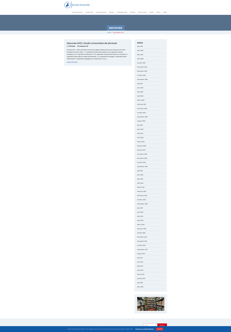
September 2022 (142, 204)
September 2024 (142, 117)
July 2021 (140, 258)
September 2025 (142, 79)
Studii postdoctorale (122, 12)
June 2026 (140, 50)
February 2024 (141, 146)
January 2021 (141, 278)
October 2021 (141, 245)
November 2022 (142, 195)
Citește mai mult (72, 62)
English (165, 12)
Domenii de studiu (77, 12)
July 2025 (140, 83)
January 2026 (141, 63)
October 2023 (141, 162)
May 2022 (140, 216)
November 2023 (142, 158)
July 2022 (140, 208)
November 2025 (142, 71)
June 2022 (140, 212)
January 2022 (141, 233)
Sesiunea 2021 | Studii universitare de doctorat (92, 43)
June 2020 (140, 287)
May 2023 (140, 179)
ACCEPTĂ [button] (159, 329)
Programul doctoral (101, 12)
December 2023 (142, 154)
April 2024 (140, 137)
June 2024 (140, 129)
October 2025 (141, 75)
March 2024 (140, 141)
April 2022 (140, 220)
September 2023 (142, 166)
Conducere (132, 12)
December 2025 (142, 67)
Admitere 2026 (89, 12)
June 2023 (140, 175)
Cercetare (111, 12)
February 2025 (141, 104)
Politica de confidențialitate (144, 329)
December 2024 (142, 108)
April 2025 (140, 96)
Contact (158, 12)
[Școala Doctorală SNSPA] (77, 5)
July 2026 (140, 46)
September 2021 (142, 249)
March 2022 (140, 224)
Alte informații (142, 12)
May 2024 (140, 133)
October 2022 (141, 199)
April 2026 (140, 59)
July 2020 (140, 282)
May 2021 (140, 266)
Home (109, 32)
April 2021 (140, 270)
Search (162, 325)
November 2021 (142, 241)
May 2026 (140, 54)
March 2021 (140, 274)
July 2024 (140, 125)
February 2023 (141, 191)
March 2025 (140, 100)
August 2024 (141, 121)
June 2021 (140, 262)
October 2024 (141, 112)
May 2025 (140, 92)
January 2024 (141, 150)
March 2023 (140, 187)
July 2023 (140, 170)
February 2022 (141, 228)
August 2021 (141, 253)
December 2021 (142, 237)
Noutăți (151, 12)
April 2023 (140, 183)
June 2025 (140, 88)
